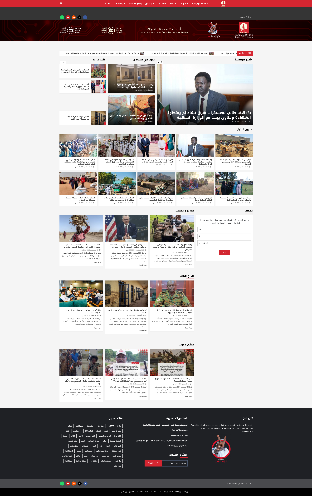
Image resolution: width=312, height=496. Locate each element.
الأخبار (186, 4)
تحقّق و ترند (74, 446)
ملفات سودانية (81, 461)
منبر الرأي (149, 3)
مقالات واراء (93, 461)
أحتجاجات (90, 426)
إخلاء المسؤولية (233, 483)
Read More (188, 265)
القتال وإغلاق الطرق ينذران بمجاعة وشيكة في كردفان (80, 199)
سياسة (173, 3)
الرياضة (121, 4)
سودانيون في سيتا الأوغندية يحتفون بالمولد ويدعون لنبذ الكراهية (235, 199)
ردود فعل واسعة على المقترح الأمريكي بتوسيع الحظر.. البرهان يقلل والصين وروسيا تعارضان (172, 247)
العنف (83, 441)
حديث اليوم (88, 451)
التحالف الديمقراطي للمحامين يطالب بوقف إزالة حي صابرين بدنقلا (118, 199)
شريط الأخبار (69, 451)
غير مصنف (105, 456)
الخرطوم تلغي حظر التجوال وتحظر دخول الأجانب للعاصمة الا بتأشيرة (174, 311)
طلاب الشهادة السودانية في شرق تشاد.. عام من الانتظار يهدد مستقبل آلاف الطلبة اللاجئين (79, 162)
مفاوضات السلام (106, 461)
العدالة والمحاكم (93, 441)
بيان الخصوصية (245, 483)
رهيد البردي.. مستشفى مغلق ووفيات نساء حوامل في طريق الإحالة (133, 85)
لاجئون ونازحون (67, 456)
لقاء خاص (118, 461)
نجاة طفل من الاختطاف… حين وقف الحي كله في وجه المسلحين (131, 116)
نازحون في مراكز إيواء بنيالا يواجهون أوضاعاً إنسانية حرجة (196, 199)
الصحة (65, 436)
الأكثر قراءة (117, 436)
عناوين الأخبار (116, 456)
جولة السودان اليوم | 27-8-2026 (177, 446)
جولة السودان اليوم (102, 451)
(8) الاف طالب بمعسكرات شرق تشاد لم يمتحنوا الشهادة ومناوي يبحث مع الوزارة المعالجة (195, 162)
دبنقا (109, 4)
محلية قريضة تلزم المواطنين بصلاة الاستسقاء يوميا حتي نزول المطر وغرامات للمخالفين (119, 162)
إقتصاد (98, 431)
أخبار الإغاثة (79, 426)
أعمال (70, 426)
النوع (101, 446)
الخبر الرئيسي (90, 436)
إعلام (106, 431)
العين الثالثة (117, 446)
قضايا (163, 4)
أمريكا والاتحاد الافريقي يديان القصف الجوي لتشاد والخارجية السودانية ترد (206, 115)
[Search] (61, 3)
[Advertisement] (82, 86)
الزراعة (81, 436)
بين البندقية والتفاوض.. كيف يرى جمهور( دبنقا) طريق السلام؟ (173, 380)
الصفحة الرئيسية (200, 3)
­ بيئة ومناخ (100, 426)
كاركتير (78, 456)
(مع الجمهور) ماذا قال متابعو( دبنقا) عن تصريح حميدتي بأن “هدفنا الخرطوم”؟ (128, 380)
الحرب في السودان (105, 436)
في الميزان (94, 456)
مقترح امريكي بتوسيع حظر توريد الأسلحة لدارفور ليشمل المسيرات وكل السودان (128, 246)
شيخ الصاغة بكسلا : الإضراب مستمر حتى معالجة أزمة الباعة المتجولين (156, 199)
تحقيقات (85, 446)
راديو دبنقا (136, 4)
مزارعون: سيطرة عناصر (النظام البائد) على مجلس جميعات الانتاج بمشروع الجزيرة (235, 162)
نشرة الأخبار (68, 461)
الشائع (73, 436)
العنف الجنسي (72, 441)
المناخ (108, 446)
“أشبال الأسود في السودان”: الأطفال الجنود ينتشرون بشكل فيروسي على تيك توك (83, 381)
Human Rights (114, 426)
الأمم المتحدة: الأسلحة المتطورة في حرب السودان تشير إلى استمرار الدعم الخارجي (82, 246)
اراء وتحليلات (77, 431)
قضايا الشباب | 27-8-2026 (179, 435)
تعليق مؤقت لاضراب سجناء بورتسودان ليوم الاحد (78, 102)
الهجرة (94, 446)
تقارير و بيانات (116, 451)
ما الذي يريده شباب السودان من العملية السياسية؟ (75, 118)
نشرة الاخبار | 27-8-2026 (180, 430)
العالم (104, 441)
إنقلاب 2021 (89, 431)
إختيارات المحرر (116, 431)
